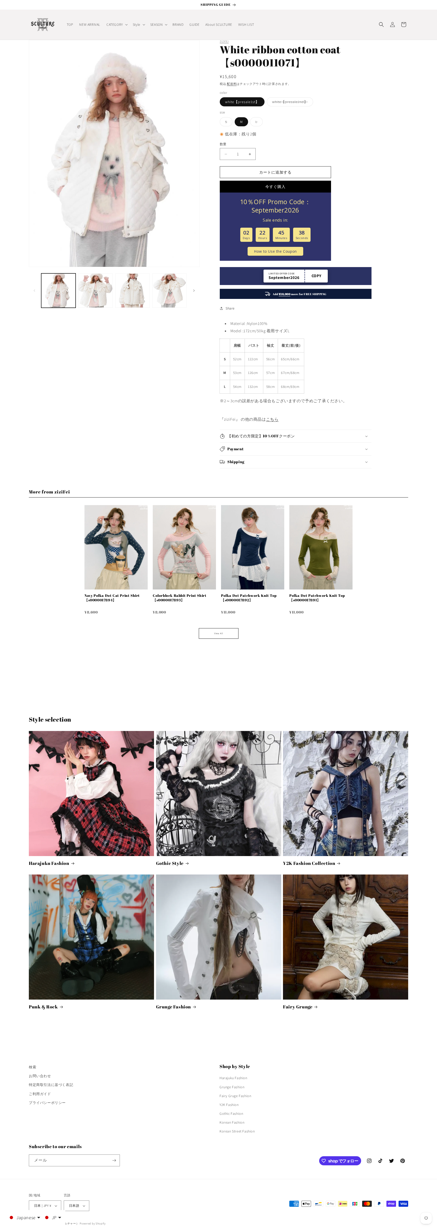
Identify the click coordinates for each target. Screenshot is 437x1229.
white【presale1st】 (242, 102)
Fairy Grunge (297, 1007)
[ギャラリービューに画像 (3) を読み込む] (132, 290)
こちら (272, 419)
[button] (116, 24)
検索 (32, 1067)
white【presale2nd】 (291, 102)
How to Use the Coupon (275, 251)
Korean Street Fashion (237, 1131)
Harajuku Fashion (49, 863)
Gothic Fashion (231, 1113)
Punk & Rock (43, 1007)
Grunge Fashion (173, 1007)
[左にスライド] (34, 290)
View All (218, 633)
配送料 (231, 84)
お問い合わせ (40, 1076)
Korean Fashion (232, 1122)
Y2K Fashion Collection (309, 863)
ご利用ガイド (40, 1094)
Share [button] (230, 308)
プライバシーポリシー (47, 1102)
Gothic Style (170, 863)
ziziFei (224, 41)
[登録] (114, 1160)
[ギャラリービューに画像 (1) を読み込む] (58, 290)
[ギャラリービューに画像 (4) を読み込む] (169, 290)
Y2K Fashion (229, 1104)
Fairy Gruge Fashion (235, 1096)
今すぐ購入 (275, 186)
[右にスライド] (194, 290)
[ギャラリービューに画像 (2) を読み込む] (95, 290)
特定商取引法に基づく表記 (51, 1084)
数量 (223, 144)
